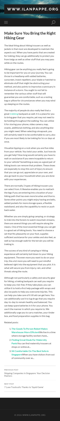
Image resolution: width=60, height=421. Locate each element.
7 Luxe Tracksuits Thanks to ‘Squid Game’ (24, 386)
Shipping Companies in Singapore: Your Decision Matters (27, 373)
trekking (14, 113)
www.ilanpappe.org (33, 9)
